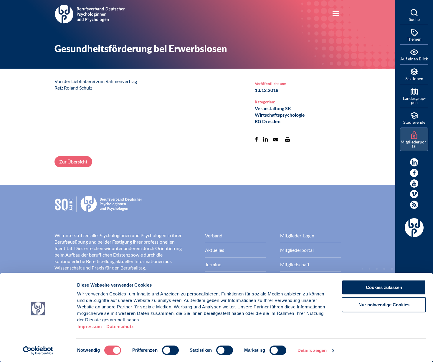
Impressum (89, 326)
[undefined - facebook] (414, 173)
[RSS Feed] (414, 205)
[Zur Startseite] (89, 13)
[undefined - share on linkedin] (265, 139)
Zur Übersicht (73, 161)
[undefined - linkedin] (414, 162)
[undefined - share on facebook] (256, 139)
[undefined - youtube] (414, 183)
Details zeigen (312, 350)
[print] (287, 139)
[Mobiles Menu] (336, 14)
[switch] (170, 350)
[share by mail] (275, 139)
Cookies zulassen (384, 287)
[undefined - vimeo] (414, 194)
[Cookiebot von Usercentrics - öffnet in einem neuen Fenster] (38, 350)
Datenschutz (120, 326)
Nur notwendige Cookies (383, 304)
